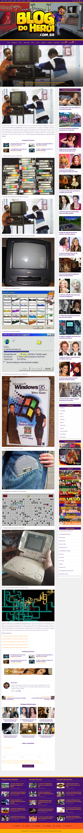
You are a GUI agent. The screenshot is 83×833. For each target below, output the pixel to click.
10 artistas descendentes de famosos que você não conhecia (69, 316)
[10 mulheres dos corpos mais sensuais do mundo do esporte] (46, 712)
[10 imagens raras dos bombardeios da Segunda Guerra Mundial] (32, 145)
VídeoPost (49, 42)
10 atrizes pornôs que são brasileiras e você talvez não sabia (70, 108)
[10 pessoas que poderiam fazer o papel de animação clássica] (70, 369)
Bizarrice (43, 42)
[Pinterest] (77, 1)
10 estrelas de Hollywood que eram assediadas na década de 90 (73, 809)
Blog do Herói (18, 84)
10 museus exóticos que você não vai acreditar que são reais (69, 191)
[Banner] (70, 475)
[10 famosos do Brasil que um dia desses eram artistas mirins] (70, 244)
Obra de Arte (26, 42)
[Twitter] (74, 1)
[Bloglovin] (81, 1)
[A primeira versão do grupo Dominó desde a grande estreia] (61, 818)
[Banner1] (70, 454)
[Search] (75, 42)
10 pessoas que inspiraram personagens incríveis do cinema (68, 170)
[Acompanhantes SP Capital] (28, 668)
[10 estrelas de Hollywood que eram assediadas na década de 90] (61, 809)
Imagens (61, 564)
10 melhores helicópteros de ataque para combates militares (18, 809)
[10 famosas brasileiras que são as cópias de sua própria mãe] (10, 712)
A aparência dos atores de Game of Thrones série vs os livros (73, 785)
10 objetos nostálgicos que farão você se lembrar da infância (70, 337)
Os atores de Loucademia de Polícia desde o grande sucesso (15, 641)
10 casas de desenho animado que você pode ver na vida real (69, 129)
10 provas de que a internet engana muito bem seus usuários (69, 399)
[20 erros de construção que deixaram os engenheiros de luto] (33, 785)
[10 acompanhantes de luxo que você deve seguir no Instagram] (6, 150)
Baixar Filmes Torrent (63, 574)
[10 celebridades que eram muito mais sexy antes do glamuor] (28, 712)
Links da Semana (63, 431)
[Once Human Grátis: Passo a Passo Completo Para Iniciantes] (6, 145)
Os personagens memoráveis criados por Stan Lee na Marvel (15, 647)
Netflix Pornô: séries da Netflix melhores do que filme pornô (67, 150)
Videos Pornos (62, 537)
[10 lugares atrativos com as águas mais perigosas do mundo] (5, 785)
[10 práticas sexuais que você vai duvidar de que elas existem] (10, 728)
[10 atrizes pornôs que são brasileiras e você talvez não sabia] (70, 98)
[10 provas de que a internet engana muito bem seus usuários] (70, 390)
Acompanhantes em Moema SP (66, 530)
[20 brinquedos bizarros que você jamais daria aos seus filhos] (33, 802)
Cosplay (37, 42)
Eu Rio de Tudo (62, 544)
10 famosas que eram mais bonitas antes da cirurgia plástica (69, 212)
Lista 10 (20, 42)
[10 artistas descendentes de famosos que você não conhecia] (70, 306)
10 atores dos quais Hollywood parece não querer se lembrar (18, 793)
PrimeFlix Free (62, 567)
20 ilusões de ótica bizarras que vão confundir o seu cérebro (46, 809)
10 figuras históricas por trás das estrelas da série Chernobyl (74, 800)
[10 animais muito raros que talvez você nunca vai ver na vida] (28, 728)
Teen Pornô (71, 42)
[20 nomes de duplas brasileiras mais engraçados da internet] (33, 818)
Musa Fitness (56, 42)
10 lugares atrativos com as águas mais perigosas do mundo (17, 785)
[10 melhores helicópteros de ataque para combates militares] (5, 810)
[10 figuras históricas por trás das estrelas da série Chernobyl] (61, 802)
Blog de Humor (62, 540)
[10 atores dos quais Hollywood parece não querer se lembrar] (5, 794)
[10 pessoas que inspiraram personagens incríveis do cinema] (70, 161)
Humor (32, 42)
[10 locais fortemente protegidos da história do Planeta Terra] (70, 265)
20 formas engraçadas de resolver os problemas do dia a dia (45, 794)
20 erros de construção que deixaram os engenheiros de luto (45, 785)
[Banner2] (70, 472)
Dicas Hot (61, 554)
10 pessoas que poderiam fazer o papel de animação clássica (68, 378)
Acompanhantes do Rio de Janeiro (66, 570)
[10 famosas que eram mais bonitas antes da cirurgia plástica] (70, 202)
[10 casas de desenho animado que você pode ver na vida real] (70, 119)
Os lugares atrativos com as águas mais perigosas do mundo (15, 638)
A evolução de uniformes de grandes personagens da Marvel (15, 636)
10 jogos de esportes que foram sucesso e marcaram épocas (68, 233)
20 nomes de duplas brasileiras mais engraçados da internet (46, 817)
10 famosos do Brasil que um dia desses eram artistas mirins (68, 254)
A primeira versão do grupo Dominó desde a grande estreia (74, 817)
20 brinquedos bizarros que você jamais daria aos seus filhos (45, 802)
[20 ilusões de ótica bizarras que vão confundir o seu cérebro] (33, 811)
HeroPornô (62, 407)
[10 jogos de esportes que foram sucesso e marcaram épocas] (70, 223)
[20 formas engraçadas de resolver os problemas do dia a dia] (33, 794)
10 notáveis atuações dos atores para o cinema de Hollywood (69, 295)
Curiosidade (14, 42)
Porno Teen (61, 560)
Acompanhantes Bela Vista (65, 534)
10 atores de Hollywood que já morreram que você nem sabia (73, 793)
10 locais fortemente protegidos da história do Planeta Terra (69, 274)
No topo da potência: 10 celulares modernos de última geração (17, 801)
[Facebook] (72, 1)
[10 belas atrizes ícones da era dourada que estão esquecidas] (5, 818)
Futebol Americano (63, 547)
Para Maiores (64, 42)
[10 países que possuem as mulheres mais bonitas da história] (46, 728)
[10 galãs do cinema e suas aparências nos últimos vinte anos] (70, 348)
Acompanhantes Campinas (65, 550)
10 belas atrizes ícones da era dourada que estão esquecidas (18, 817)
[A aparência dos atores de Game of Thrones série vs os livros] (61, 785)
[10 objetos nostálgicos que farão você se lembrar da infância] (32, 150)
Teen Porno (61, 557)
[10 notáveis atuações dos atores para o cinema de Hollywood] (70, 286)
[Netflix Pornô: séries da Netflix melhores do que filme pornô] (70, 140)
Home (8, 42)
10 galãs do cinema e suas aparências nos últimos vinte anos (69, 358)
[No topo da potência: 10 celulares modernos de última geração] (5, 802)
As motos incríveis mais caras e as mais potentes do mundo (15, 644)
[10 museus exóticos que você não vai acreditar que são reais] (70, 182)
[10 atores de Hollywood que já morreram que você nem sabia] (61, 794)
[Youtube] (79, 1)
